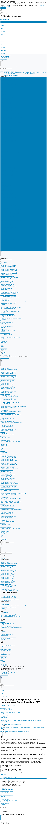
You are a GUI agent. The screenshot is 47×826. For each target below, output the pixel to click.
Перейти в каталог (4, 19)
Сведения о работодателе (6, 141)
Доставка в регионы (5, 148)
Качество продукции (5, 155)
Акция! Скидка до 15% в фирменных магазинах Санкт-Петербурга (15, 731)
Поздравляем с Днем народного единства (10, 724)
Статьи (2, 154)
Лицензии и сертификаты (6, 137)
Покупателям (3, 231)
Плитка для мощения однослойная (8, 109)
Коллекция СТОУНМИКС (6, 103)
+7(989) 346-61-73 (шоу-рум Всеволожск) (35, 73)
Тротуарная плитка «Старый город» (8, 86)
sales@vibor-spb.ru (4, 57)
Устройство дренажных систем (7, 131)
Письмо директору (4, 812)
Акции (1, 247)
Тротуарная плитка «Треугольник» (8, 84)
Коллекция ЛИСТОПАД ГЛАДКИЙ (8, 102)
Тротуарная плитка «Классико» (7, 90)
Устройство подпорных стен (7, 132)
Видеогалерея (3, 156)
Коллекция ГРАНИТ (5, 105)
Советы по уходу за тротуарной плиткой (10, 152)
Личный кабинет (4, 675)
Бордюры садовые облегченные (8, 118)
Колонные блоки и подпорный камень (9, 126)
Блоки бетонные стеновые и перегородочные (11, 122)
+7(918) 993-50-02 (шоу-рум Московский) (16, 73)
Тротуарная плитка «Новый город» (8, 87)
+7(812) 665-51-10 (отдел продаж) (8, 72)
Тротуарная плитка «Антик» (6, 94)
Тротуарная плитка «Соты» (6, 83)
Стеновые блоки (4, 121)
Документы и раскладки (6, 150)
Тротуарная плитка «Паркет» (7, 95)
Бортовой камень (4, 116)
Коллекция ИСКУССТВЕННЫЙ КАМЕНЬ (9, 107)
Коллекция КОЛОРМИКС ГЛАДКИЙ (8, 80)
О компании (3, 788)
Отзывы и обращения (5, 151)
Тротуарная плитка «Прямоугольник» (9, 92)
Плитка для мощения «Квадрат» (8, 110)
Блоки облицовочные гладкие (7, 124)
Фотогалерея (3, 250)
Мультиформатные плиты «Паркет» (8, 88)
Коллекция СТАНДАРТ (5, 101)
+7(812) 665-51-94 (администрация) (24, 72)
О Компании (3, 221)
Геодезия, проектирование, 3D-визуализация (11, 133)
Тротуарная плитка (4, 79)
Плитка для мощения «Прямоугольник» (9, 113)
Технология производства (6, 136)
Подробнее (8, 8)
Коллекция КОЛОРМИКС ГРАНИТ (8, 82)
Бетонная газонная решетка (7, 99)
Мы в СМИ (2, 143)
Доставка (2, 147)
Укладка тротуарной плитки (7, 129)
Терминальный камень (5, 114)
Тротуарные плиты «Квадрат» (7, 97)
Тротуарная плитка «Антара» (7, 91)
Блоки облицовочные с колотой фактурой (10, 125)
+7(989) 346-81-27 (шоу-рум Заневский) (9, 75)
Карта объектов (4, 158)
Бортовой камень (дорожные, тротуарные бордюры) (13, 117)
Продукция (3, 164)
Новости (2, 246)
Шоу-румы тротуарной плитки (7, 145)
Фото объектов (4, 139)
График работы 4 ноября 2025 (7, 734)
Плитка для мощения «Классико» (8, 111)
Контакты (2, 249)
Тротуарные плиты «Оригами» (7, 98)
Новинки (2, 120)
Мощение (2, 215)
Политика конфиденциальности (8, 140)
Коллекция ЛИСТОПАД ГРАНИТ (7, 106)
